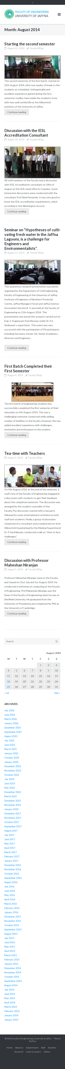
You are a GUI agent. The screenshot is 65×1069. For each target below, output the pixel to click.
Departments (32, 1047)
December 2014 (12, 968)
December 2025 (12, 727)
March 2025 (10, 749)
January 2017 (11, 860)
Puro (34, 1041)
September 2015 (13, 929)
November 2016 (12, 869)
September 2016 (13, 878)
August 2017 (11, 830)
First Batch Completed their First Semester (28, 368)
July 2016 (9, 886)
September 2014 (13, 981)
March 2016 (10, 903)
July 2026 (9, 710)
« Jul (6, 692)
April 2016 (9, 899)
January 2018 (11, 809)
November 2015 (12, 921)
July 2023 (9, 779)
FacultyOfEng (36, 48)
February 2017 (12, 856)
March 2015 (10, 955)
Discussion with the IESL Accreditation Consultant (26, 132)
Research (19, 1051)
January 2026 (11, 723)
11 (8, 676)
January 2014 (11, 1015)
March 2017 (10, 852)
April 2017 (9, 848)
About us (19, 1047)
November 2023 (12, 770)
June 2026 (9, 714)
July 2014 (9, 989)
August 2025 (11, 736)
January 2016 (11, 912)
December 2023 (12, 766)
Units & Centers (33, 1051)
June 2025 (9, 744)
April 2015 (9, 951)
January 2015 (11, 963)
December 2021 (12, 800)
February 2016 (12, 908)
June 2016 (9, 890)
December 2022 (12, 792)
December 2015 (12, 916)
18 (8, 681)
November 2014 (12, 972)
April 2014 (9, 1002)
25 (8, 686)
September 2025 (13, 732)
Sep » (57, 692)
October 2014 (11, 976)
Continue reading (16, 112)
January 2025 (11, 753)
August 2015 (11, 933)
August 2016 (11, 882)
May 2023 (9, 787)
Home (9, 1047)
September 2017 (13, 826)
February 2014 (12, 1011)
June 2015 (9, 942)
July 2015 (9, 938)
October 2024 (11, 757)
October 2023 (11, 774)
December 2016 (12, 865)
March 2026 (10, 719)
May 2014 (9, 998)
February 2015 (12, 959)
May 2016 (9, 895)
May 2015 (9, 946)
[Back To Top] (56, 1061)
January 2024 (11, 762)
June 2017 (9, 839)
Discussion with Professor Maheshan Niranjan (26, 562)
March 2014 (10, 1006)
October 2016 (11, 873)
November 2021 (12, 805)
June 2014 (9, 994)
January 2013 (11, 1019)
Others (47, 1051)
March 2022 (10, 796)
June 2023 (9, 783)
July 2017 (9, 835)
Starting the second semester (29, 44)
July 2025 (9, 740)
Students (52, 1047)
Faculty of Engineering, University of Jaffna (31, 1038)
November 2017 (12, 817)
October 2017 (11, 822)
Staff (43, 1047)
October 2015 (11, 925)
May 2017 (9, 843)
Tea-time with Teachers (24, 453)
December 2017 (12, 813)
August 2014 (11, 985)
